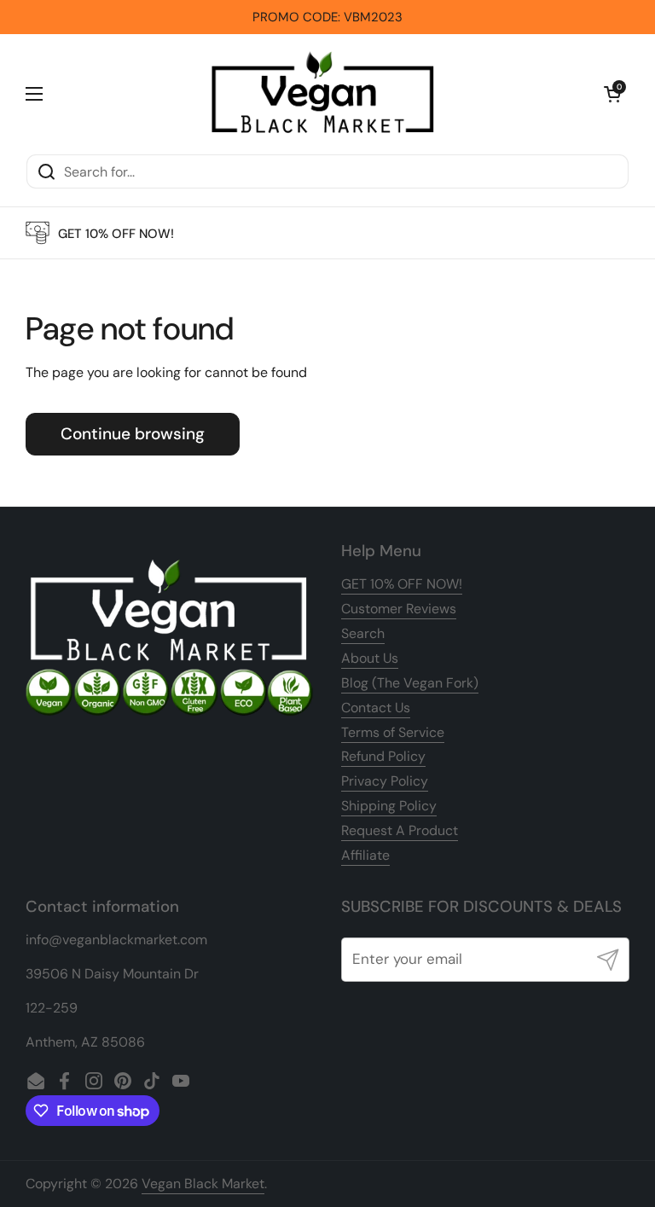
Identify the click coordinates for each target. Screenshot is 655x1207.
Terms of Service (392, 732)
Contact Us (375, 708)
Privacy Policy (384, 781)
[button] (612, 94)
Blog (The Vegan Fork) (409, 683)
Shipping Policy (389, 806)
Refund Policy (383, 756)
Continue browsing (133, 433)
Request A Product (399, 830)
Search (363, 633)
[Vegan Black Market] (323, 93)
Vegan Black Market (203, 1183)
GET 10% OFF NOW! (401, 584)
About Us (369, 658)
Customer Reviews (398, 609)
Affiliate (365, 855)
